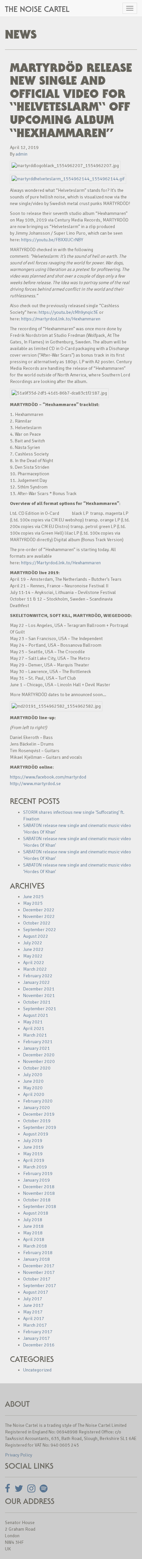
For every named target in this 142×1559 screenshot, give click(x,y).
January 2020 (36, 1107)
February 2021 (38, 1041)
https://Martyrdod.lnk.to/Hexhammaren (61, 563)
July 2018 (32, 1219)
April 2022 (33, 962)
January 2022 (36, 982)
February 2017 (38, 1332)
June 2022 (33, 949)
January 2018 (36, 1259)
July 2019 (32, 1140)
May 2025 (33, 903)
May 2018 (33, 1233)
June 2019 (33, 1147)
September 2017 (39, 1285)
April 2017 (33, 1318)
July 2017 (32, 1299)
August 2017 (35, 1292)
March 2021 (35, 1035)
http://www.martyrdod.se (35, 783)
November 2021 (39, 995)
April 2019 (33, 1160)
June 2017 (33, 1305)
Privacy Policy (18, 1455)
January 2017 (36, 1338)
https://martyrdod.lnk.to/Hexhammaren (60, 319)
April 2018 (33, 1239)
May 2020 (33, 1088)
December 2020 (38, 1055)
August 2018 (35, 1213)
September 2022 (39, 929)
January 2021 (36, 1048)
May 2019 (33, 1154)
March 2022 (35, 969)
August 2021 (35, 1015)
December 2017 (38, 1266)
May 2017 (33, 1312)
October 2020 (37, 1068)
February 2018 (38, 1252)
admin (21, 154)
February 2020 (38, 1101)
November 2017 (39, 1272)
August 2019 (35, 1134)
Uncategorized (37, 1370)
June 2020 (33, 1081)
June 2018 (33, 1226)
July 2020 (32, 1074)
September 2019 (39, 1127)
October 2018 (37, 1200)
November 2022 (39, 916)
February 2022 (38, 976)
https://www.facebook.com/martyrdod (48, 777)
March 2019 (35, 1167)
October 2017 (37, 1279)
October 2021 (37, 1002)
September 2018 (39, 1206)
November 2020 (39, 1061)
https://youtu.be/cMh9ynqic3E (68, 312)
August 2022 (35, 936)
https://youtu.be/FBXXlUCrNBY (52, 240)
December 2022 (38, 910)
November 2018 (39, 1193)
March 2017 (35, 1325)
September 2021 (39, 1009)
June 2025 (33, 896)
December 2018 (38, 1187)
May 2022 (33, 956)
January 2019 (36, 1180)
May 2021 (33, 1022)
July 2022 (32, 943)
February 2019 (38, 1173)
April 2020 (33, 1094)
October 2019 (37, 1121)
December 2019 (38, 1114)
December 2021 (38, 989)
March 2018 (35, 1246)
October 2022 (37, 923)
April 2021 (33, 1028)
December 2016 (38, 1345)
